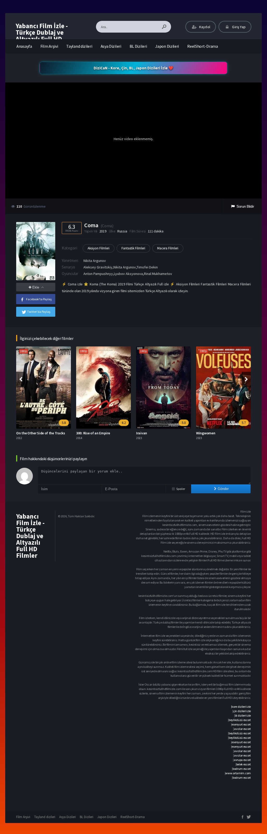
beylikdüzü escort (240, 720)
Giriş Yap (238, 27)
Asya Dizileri (111, 46)
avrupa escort (242, 760)
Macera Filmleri (167, 248)
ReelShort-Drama (202, 46)
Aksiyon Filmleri (99, 248)
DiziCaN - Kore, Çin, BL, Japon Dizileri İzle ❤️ (133, 67)
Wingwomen (205, 433)
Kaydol (204, 27)
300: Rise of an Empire (93, 433)
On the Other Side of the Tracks (40, 433)
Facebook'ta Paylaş (39, 299)
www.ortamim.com (238, 773)
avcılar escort (242, 729)
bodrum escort (242, 769)
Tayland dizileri (79, 46)
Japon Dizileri (167, 46)
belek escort (243, 764)
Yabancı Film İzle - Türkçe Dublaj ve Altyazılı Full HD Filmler (42, 36)
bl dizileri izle (243, 715)
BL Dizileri (138, 46)
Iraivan (141, 433)
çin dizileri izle (242, 711)
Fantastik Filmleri (133, 248)
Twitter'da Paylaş (38, 312)
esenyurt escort (241, 724)
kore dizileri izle (241, 707)
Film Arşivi (49, 46)
